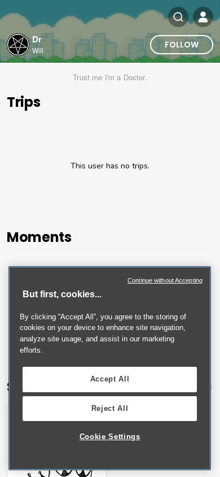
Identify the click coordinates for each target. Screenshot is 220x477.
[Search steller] (178, 17)
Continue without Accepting (165, 280)
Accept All (110, 379)
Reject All (110, 408)
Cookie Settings (110, 436)
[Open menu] (203, 17)
